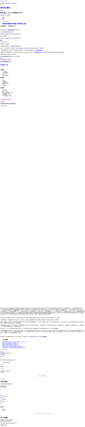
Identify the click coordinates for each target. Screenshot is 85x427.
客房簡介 (45, 336)
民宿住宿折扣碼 (3, 61)
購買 (1, 58)
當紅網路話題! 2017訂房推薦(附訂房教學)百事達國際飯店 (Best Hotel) (14, 347)
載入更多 (2, 366)
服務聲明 (52, 413)
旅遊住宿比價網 (39, 50)
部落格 (3, 18)
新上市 (34, 317)
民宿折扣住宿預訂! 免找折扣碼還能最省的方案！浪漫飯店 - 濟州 (13, 346)
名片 (3, 19)
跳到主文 (2, 10)
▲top (1, 364)
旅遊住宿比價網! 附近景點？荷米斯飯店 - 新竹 (14, 23)
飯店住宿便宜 (5, 56)
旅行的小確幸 (5, 7)
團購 (1, 40)
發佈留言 (2, 372)
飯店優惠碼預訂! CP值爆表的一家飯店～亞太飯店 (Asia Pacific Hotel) (14, 341)
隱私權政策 (48, 413)
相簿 (3, 17)
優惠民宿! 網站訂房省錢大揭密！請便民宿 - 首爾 (10, 345)
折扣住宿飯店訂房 (37, 52)
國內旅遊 (8, 362)
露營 (6, 61)
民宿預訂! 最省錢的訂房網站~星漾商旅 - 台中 (10, 344)
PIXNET (35, 413)
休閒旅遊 (8, 15)
